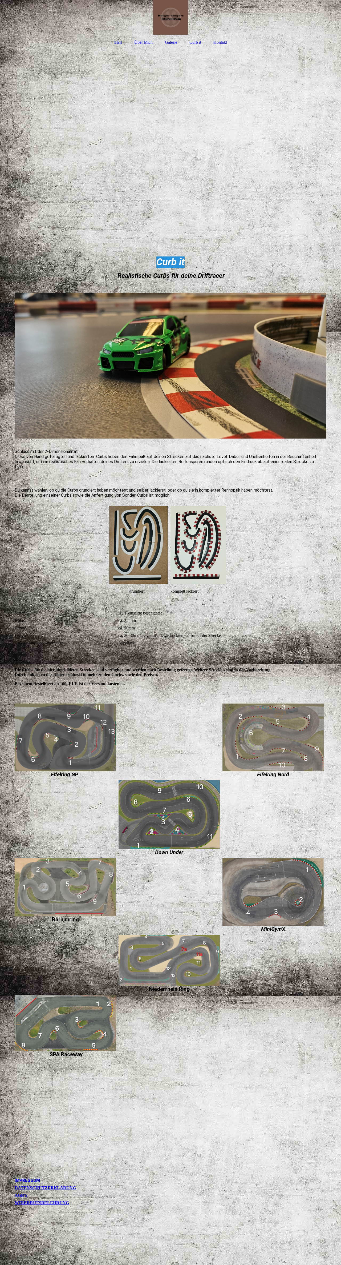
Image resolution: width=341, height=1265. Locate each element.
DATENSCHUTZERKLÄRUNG (45, 1188)
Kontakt (220, 42)
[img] (170, 17)
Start (118, 42)
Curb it (195, 42)
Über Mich (143, 42)
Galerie (171, 42)
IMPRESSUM (27, 1180)
